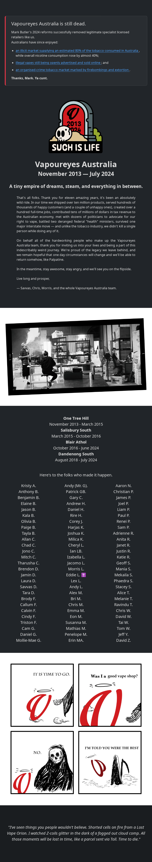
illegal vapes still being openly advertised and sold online (58, 62)
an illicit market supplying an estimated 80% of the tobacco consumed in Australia (77, 50)
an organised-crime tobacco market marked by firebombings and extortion (72, 70)
